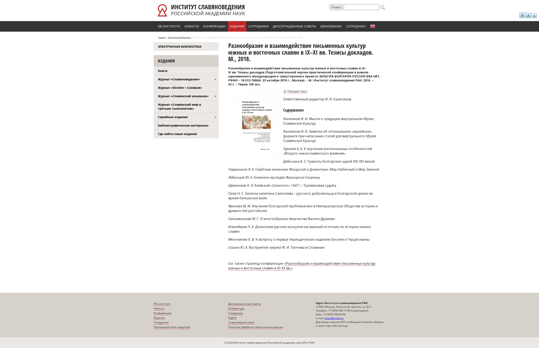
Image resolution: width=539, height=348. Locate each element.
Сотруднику (356, 26)
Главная (161, 37)
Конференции (214, 26)
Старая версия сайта (241, 322)
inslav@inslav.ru (333, 318)
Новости (191, 26)
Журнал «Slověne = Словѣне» (180, 88)
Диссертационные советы (294, 26)
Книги (162, 71)
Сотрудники (258, 26)
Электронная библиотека (179, 37)
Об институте (169, 26)
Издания (237, 26)
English (372, 26)
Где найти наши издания (177, 134)
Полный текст (297, 91)
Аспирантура (236, 308)
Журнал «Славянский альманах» (183, 96)
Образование (331, 26)
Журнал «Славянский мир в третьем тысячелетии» (179, 107)
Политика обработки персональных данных (255, 327)
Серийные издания (173, 117)
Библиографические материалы (183, 125)
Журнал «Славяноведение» (179, 79)
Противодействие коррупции (172, 327)
